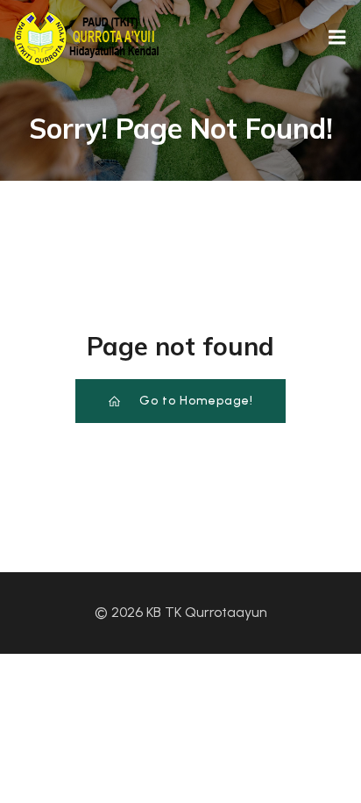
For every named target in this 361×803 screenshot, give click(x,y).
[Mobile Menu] (337, 38)
